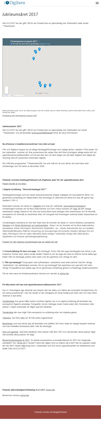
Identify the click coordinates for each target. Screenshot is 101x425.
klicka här (64, 273)
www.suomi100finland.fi (42, 132)
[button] (97, 3)
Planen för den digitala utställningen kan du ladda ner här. (30, 241)
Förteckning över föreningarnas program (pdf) (19, 115)
